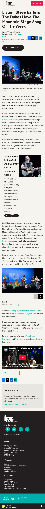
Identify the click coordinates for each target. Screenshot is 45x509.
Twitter (18, 339)
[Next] (40, 296)
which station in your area (24, 313)
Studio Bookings (10, 471)
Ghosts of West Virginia (12, 119)
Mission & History (10, 445)
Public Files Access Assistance (15, 456)
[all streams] (42, 506)
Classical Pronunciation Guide (15, 488)
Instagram (6, 339)
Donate (38, 3)
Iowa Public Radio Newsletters (15, 466)
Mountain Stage (10, 373)
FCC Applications (10, 452)
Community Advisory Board (14, 450)
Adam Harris (11, 390)
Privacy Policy (9, 485)
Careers (7, 468)
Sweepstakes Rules (11, 483)
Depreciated (7, 241)
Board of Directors (11, 449)
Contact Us (8, 469)
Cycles (11, 247)
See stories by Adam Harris (15, 404)
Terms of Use (9, 486)
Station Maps (9, 481)
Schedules (8, 479)
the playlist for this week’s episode (27, 310)
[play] (3, 506)
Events (6, 464)
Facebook (30, 336)
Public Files (8, 454)
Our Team (8, 447)
